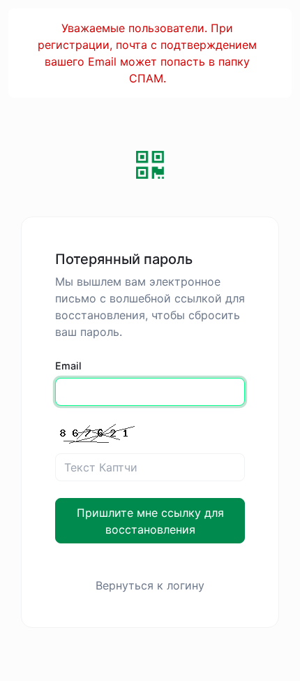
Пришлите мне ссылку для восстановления (150, 521)
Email (68, 366)
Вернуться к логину (150, 585)
